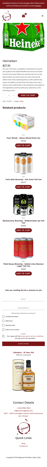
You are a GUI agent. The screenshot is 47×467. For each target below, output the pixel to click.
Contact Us (23, 446)
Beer (22, 101)
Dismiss (38, 6)
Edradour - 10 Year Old (23, 352)
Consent (23, 334)
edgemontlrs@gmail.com (23, 411)
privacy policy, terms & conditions (32, 336)
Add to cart (28, 95)
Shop (23, 443)
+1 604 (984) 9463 (23, 408)
